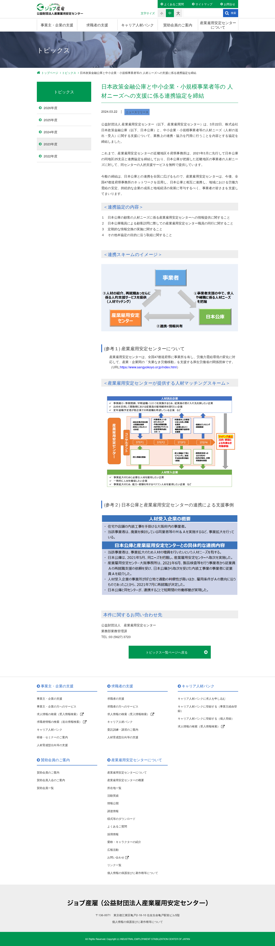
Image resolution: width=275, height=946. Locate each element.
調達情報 (113, 811)
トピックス (69, 73)
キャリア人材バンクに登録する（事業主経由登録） (207, 708)
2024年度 (50, 132)
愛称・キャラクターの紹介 (124, 842)
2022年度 (50, 156)
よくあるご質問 (174, 4)
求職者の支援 (97, 24)
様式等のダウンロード (121, 819)
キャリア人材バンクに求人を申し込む (202, 698)
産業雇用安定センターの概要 (125, 780)
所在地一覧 (114, 788)
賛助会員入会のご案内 (51, 780)
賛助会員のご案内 (177, 24)
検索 (233, 12)
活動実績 (113, 795)
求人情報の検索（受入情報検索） (58, 714)
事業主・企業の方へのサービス (56, 706)
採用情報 (113, 834)
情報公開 (113, 803)
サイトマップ (203, 4)
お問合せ (229, 4)
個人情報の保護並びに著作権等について (132, 873)
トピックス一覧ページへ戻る (167, 652)
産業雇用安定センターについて (218, 25)
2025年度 (50, 120)
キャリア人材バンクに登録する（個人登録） (206, 718)
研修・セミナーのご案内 (52, 737)
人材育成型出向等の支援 (52, 745)
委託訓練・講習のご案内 (122, 729)
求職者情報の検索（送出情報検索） (59, 722)
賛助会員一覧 (45, 788)
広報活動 (113, 850)
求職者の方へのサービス (122, 706)
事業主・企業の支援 (57, 24)
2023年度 (50, 144)
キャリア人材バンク (137, 24)
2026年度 (50, 107)
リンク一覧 (114, 865)
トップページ (49, 73)
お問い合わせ (115, 857)
